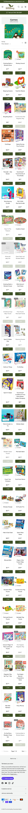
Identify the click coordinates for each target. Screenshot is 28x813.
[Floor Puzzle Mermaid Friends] (20, 303)
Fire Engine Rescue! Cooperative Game (20, 677)
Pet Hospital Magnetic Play (20, 645)
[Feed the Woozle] (20, 82)
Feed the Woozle (20, 91)
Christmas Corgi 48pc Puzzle (7, 312)
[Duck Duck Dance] (20, 470)
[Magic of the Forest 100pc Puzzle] (20, 551)
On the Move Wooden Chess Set (8, 735)
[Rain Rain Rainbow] (8, 697)
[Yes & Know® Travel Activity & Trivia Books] (20, 163)
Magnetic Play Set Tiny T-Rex (8, 675)
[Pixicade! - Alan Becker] (8, 163)
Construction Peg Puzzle (20, 590)
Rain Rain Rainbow (7, 706)
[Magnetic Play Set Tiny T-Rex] (8, 665)
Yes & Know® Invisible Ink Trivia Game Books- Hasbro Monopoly (20, 395)
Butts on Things (8, 367)
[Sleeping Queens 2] (20, 330)
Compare (6, 59)
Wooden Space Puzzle (8, 452)
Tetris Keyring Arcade (8, 202)
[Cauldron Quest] (20, 220)
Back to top (13, 758)
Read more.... (14, 774)
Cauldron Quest (20, 229)
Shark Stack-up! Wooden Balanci (20, 257)
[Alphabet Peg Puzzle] (20, 608)
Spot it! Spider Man (8, 340)
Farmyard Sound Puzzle (7, 618)
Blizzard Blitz (7, 560)
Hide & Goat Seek (8, 532)
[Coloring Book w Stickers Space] (20, 724)
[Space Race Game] (20, 524)
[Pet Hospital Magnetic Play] (20, 636)
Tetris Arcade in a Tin (8, 425)
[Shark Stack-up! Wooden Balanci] (20, 248)
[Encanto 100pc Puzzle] (8, 581)
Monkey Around (20, 63)
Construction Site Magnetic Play (20, 117)
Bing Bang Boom (7, 116)
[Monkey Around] (20, 54)
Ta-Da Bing (20, 367)
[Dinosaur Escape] (8, 498)
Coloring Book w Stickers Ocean (7, 285)
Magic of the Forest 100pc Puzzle (20, 562)
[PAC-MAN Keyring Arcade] (20, 192)
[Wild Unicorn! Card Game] (20, 275)
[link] (6, 751)
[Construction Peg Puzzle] (20, 581)
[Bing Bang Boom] (8, 108)
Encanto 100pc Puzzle (8, 590)
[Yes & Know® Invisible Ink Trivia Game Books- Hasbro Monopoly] (20, 384)
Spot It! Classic (8, 392)
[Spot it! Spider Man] (8, 330)
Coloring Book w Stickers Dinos (7, 64)
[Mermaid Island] (20, 443)
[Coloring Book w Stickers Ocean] (8, 275)
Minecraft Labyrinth (7, 257)
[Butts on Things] (8, 358)
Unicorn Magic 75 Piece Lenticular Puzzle (8, 646)
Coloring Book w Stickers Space (20, 734)
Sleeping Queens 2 (20, 340)
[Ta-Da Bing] (20, 358)
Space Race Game (20, 533)
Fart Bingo (8, 144)
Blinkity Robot (20, 424)
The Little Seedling (9, 809)
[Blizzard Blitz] (8, 551)
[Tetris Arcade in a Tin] (8, 415)
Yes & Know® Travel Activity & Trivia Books (20, 173)
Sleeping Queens (8, 91)
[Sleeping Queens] (8, 82)
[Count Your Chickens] (8, 470)
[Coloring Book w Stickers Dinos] (8, 54)
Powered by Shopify (17, 809)
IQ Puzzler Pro (20, 507)
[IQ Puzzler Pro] (20, 498)
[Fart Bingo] (8, 135)
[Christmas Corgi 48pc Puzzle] (8, 303)
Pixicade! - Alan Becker (8, 173)
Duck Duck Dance (20, 479)
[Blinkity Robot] (20, 415)
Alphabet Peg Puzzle (20, 618)
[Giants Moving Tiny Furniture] (20, 135)
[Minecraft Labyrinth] (8, 248)
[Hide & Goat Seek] (8, 524)
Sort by (3, 41)
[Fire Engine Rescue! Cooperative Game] (20, 665)
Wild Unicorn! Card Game (20, 285)
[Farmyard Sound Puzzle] (8, 608)
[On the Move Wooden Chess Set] (8, 724)
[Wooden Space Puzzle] (8, 443)
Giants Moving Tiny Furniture (20, 145)
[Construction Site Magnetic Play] (20, 108)
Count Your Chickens (8, 480)
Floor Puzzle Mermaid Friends (20, 312)
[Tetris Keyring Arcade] (8, 192)
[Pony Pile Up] (20, 697)
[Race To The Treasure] (8, 220)
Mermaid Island (20, 451)
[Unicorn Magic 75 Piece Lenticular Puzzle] (8, 636)
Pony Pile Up (20, 705)
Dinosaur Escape (7, 507)
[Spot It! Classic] (8, 384)
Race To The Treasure (7, 230)
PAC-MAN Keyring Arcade (20, 202)
